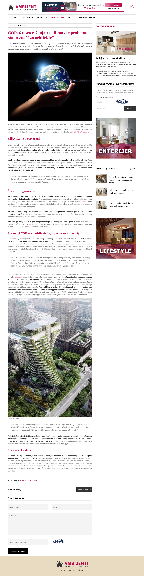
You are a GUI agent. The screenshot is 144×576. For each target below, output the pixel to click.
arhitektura (26, 480)
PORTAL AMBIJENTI (106, 26)
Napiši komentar (84, 489)
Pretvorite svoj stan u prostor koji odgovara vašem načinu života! (121, 180)
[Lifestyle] (116, 238)
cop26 (34, 480)
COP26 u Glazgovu (81, 132)
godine (82, 201)
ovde (49, 152)
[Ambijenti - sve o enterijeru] (116, 43)
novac (31, 224)
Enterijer (28, 18)
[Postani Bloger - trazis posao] (83, 7)
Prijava (130, 108)
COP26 (11, 43)
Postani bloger (87, 18)
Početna (14, 18)
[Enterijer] (116, 138)
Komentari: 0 (24, 26)
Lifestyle (42, 18)
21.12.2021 (12, 26)
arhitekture (17, 277)
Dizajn (71, 18)
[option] (116, 179)
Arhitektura (57, 18)
